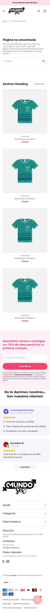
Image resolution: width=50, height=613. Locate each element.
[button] (6, 11)
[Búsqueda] (43, 61)
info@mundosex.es (11, 548)
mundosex (12, 575)
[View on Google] (6, 444)
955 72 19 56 (8, 545)
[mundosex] (17, 11)
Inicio (5, 21)
